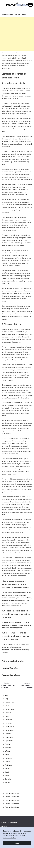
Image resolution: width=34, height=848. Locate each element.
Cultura (7, 716)
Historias (8, 748)
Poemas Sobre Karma (12, 807)
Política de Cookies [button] (9, 838)
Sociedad (8, 779)
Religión (7, 769)
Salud (7, 772)
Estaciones (8, 734)
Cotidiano (8, 713)
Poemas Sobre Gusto (12, 800)
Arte (6, 695)
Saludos (7, 776)
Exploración (9, 741)
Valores (7, 782)
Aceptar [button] (17, 843)
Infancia (7, 751)
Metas (7, 755)
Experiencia (9, 737)
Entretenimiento (10, 727)
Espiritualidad (9, 730)
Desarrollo (8, 720)
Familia (7, 744)
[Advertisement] (17, 34)
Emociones (8, 723)
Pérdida (7, 762)
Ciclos (7, 706)
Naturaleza (8, 758)
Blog (6, 699)
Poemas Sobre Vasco (11, 668)
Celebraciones (9, 702)
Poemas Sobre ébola (12, 804)
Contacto (4, 826)
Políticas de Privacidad (9, 823)
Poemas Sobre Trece (11, 675)
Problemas (8, 765)
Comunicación (9, 709)
